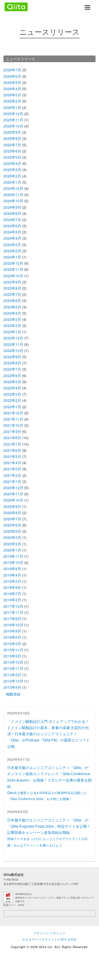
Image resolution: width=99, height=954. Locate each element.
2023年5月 (12, 307)
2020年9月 (12, 506)
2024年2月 (12, 250)
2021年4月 (12, 462)
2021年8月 (12, 437)
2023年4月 (12, 313)
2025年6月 (12, 151)
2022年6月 (12, 375)
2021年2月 (12, 475)
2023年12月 (13, 263)
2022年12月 (13, 338)
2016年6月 (12, 637)
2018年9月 (12, 587)
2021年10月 (13, 425)
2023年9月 (12, 282)
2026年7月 (12, 69)
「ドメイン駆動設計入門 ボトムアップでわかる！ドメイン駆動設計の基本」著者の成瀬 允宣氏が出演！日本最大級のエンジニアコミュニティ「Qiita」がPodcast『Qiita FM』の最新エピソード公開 (48, 734)
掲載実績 (13, 694)
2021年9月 (12, 431)
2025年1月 (12, 182)
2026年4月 (12, 88)
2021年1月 (12, 481)
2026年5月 (12, 82)
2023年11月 (13, 269)
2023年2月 (12, 325)
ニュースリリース (20, 58)
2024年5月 (12, 232)
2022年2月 (12, 400)
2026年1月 (12, 107)
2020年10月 (13, 500)
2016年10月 (13, 624)
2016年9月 (12, 631)
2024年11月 (13, 194)
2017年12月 (13, 606)
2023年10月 (13, 275)
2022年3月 (12, 394)
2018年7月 (12, 593)
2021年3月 (12, 468)
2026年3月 (12, 94)
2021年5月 (12, 456)
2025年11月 (13, 119)
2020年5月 (12, 531)
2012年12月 (13, 681)
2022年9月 (12, 356)
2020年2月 (12, 543)
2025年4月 (12, 163)
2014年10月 (13, 662)
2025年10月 (13, 126)
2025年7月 (12, 144)
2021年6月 (12, 450)
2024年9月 (12, 207)
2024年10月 (13, 200)
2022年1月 (12, 406)
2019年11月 (13, 556)
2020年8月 (12, 512)
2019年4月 (12, 575)
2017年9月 (12, 618)
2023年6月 (12, 300)
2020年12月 (13, 487)
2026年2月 (12, 101)
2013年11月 (13, 668)
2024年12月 (13, 188)
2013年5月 (12, 674)
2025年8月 (12, 138)
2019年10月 (13, 562)
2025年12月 (13, 113)
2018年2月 (12, 599)
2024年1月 (12, 257)
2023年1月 (12, 331)
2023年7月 (12, 294)
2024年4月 (12, 238)
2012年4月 (12, 687)
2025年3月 (12, 169)
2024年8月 (12, 213)
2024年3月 (12, 244)
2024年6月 (12, 225)
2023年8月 (12, 288)
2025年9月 (12, 132)
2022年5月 (12, 381)
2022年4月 (12, 388)
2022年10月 (13, 350)
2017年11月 (13, 612)
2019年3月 (12, 581)
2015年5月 (12, 656)
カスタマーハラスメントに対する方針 (49, 939)
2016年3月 (12, 643)
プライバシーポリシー (49, 933)
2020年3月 (12, 537)
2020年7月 (12, 518)
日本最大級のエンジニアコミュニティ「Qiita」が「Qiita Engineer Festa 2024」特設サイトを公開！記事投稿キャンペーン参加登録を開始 (48, 832)
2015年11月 (13, 649)
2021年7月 (12, 444)
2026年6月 (12, 76)
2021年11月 (13, 419)
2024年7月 (12, 219)
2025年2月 (12, 176)
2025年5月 (12, 157)
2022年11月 (13, 344)
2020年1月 (12, 550)
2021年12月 (13, 413)
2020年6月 (12, 525)
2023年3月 (12, 319)
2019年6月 (12, 568)
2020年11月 (13, 493)
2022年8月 (12, 363)
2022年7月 (12, 369)
